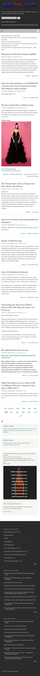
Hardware (5, 430)
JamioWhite (10, 91)
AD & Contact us (7, 511)
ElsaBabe (3, 208)
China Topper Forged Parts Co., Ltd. (13, 561)
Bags (4, 428)
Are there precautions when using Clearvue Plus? (16, 632)
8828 (17, 412)
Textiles (27, 428)
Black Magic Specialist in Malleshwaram (14, 645)
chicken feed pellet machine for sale (13, 582)
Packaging (5, 432)
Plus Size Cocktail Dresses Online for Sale (17, 105)
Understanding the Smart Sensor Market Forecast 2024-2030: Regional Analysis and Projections (17, 307)
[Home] (19, 5)
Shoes (34, 428)
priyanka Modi (11, 390)
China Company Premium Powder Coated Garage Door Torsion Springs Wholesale (20, 608)
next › (35, 412)
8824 (29, 408)
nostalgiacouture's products (16, 174)
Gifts (23, 428)
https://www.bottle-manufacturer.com (11, 41)
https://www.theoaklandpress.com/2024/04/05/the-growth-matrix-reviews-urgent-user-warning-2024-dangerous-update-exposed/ (19, 86)
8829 (23, 412)
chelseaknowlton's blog (32, 233)
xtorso (9, 189)
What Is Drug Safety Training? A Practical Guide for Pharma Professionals (19, 640)
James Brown (11, 352)
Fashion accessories (16, 428)
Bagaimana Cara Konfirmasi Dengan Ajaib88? (18, 54)
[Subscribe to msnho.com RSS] (2, 421)
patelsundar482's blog (33, 264)
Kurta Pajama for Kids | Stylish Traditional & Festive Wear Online (20, 600)
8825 (35, 408)
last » (21, 416)
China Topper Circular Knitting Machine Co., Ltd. (16, 551)
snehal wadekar (11, 312)
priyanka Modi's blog (33, 401)
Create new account (10, 21)
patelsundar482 (11, 243)
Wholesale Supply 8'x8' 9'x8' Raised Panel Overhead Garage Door (19, 573)
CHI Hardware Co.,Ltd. (9, 558)
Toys (31, 428)
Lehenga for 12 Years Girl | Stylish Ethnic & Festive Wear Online (20, 597)
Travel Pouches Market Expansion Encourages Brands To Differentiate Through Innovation (18, 657)
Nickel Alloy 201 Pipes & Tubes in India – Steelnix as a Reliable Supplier (20, 648)
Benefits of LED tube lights (11, 241)
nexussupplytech (8, 541)
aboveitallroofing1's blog (32, 297)
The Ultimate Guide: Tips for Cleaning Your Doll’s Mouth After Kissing (18, 184)
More (35, 564)
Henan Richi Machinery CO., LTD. (12, 532)
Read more (28, 76)
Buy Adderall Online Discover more (14, 350)
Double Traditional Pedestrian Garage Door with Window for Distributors (19, 603)
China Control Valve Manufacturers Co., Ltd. (15, 554)
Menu (2, 31)
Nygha (9, 56)
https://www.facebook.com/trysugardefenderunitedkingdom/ (19, 220)
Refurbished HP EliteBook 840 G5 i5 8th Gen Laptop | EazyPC (19, 585)
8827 (11, 412)
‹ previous (10, 408)
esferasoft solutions (9, 535)
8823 (23, 408)
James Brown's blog (33, 375)
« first (5, 408)
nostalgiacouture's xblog (32, 176)
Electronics (23, 430)
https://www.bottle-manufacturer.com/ (12, 457)
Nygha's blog (35, 76)
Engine (17, 430)
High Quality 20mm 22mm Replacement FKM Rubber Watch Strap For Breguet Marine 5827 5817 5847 (19, 592)
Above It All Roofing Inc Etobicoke (14, 272)
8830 (29, 412)
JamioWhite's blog (33, 97)
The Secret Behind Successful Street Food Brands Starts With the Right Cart (19, 636)
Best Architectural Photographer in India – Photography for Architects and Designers (18, 653)
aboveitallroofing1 (12, 274)
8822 (18, 408)
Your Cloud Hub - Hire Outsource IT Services (15, 626)
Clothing (9, 428)
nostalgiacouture (11, 107)
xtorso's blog (35, 212)
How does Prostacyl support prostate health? (15, 629)
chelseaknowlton (11, 224)
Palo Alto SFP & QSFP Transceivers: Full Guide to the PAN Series (18, 622)
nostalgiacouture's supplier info (31, 174)
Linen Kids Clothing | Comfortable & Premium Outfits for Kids (19, 589)
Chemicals (29, 430)
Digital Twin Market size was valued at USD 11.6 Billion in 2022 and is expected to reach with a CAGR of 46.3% (18, 385)
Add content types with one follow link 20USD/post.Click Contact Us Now (19, 25)
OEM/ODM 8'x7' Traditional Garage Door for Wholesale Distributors (17, 578)
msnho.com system (13, 671)
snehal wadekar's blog (33, 342)
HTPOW (6, 538)
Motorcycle (11, 430)
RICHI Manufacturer (9, 545)
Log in (3, 21)
